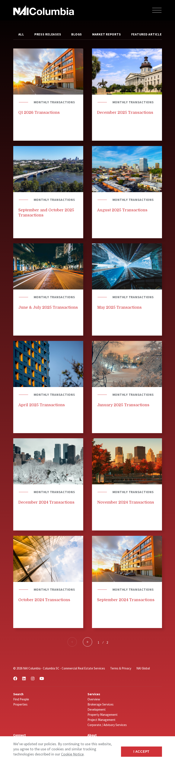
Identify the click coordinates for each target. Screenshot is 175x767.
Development (97, 709)
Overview (94, 699)
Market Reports (106, 34)
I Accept (141, 751)
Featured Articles (147, 34)
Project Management (101, 720)
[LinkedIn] (24, 678)
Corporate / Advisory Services (107, 725)
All (21, 34)
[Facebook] (15, 678)
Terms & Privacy (120, 668)
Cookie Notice (72, 754)
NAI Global (143, 668)
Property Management (103, 715)
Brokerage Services (101, 704)
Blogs (76, 34)
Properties (20, 704)
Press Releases (47, 34)
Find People (21, 699)
